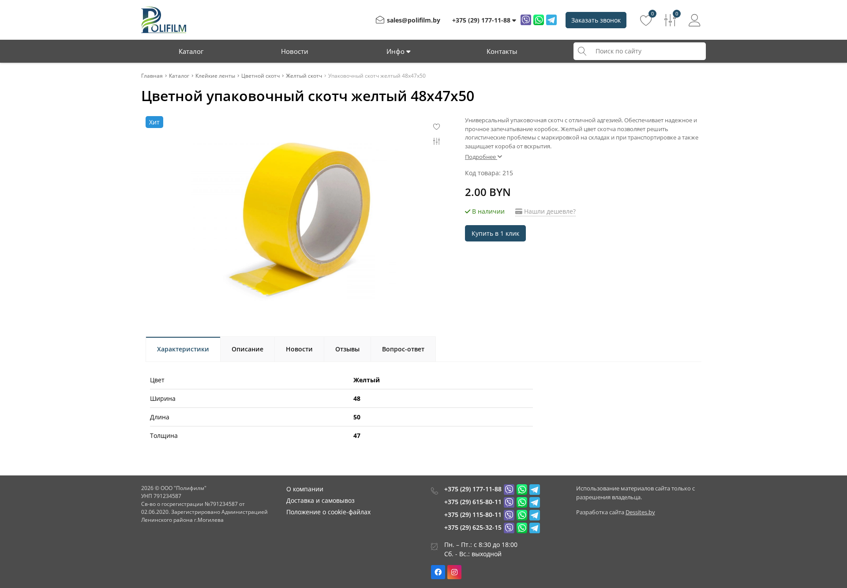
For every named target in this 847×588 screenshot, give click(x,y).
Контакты (502, 51)
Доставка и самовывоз (320, 500)
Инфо (396, 51)
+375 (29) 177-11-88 (473, 489)
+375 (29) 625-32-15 (473, 527)
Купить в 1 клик (495, 233)
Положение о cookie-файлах (328, 512)
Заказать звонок (596, 20)
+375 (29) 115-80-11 (473, 514)
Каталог (191, 51)
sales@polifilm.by (413, 20)
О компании (304, 489)
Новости (294, 51)
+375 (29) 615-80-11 (473, 502)
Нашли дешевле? (549, 211)
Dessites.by (640, 512)
